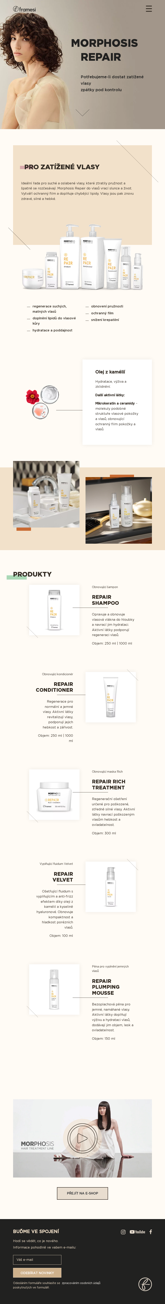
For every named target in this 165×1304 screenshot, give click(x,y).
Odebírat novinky (37, 1273)
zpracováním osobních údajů (81, 1283)
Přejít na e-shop (82, 1193)
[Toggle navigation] (147, 8)
